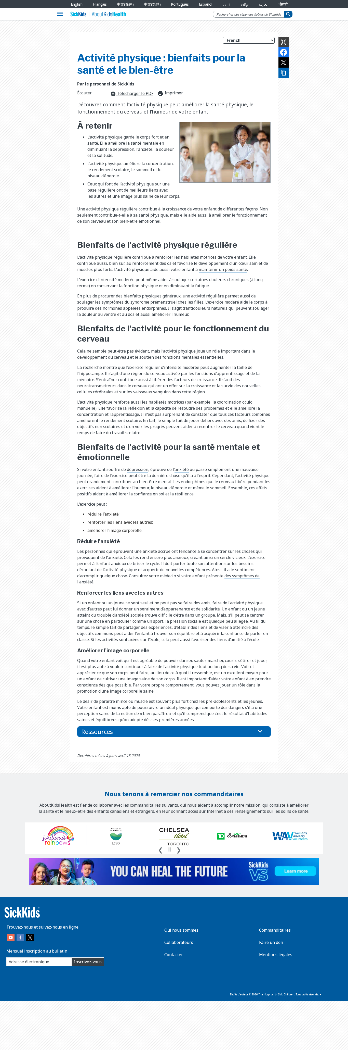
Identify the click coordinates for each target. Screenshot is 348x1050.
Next (179, 849)
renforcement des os (151, 263)
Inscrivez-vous (88, 962)
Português (180, 4)
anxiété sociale (129, 615)
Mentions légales (275, 954)
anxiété (182, 469)
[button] (174, 731)
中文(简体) (125, 4)
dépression (137, 469)
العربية (264, 4)
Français (100, 4)
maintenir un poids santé (223, 269)
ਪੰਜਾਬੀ (283, 4)
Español (205, 4)
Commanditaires (275, 930)
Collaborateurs (178, 942)
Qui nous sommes (181, 930)
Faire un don (271, 942)
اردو (226, 4)
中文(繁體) (152, 4)
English (77, 4)
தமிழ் (244, 4)
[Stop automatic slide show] (169, 849)
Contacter (173, 954)
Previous (160, 849)
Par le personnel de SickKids (105, 84)
